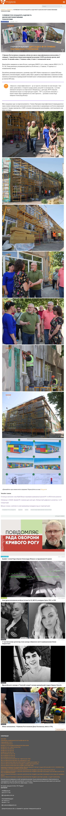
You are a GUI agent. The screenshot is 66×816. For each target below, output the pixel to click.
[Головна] (3, 4)
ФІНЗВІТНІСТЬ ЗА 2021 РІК (7, 752)
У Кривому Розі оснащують (9, 509)
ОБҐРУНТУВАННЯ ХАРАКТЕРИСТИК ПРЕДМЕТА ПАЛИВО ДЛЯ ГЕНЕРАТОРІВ (19, 764)
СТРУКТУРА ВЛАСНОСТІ (7, 744)
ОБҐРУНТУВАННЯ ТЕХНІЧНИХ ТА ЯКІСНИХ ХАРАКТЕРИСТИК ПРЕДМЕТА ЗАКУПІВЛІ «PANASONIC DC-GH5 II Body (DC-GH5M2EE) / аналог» (32, 775)
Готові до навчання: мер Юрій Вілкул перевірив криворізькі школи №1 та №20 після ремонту (31, 497)
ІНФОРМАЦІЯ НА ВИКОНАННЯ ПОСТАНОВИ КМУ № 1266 (15, 740)
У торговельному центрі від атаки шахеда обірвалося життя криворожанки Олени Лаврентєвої (29, 642)
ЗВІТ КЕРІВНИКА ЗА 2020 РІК (8, 755)
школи (26, 509)
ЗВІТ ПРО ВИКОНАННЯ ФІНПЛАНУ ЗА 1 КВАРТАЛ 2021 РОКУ (16, 758)
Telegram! (43, 489)
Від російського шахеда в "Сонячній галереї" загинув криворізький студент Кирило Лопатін (31, 685)
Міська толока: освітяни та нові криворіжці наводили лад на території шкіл (25, 506)
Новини (9, 9)
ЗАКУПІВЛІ (3, 739)
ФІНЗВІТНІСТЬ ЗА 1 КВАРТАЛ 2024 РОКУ (11, 747)
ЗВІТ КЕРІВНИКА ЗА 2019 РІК (8, 757)
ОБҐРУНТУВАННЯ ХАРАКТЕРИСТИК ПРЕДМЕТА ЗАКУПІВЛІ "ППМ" (17, 765)
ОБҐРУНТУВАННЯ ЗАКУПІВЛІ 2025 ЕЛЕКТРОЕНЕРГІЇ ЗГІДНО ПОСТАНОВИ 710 (20, 762)
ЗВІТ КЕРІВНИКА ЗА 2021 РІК (8, 753)
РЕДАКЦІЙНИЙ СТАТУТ (6, 742)
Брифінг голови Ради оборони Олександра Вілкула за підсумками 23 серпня (27, 559)
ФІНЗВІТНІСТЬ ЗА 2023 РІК (7, 748)
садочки (20, 509)
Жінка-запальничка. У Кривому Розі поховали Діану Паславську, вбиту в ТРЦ (27, 726)
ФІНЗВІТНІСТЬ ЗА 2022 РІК (7, 750)
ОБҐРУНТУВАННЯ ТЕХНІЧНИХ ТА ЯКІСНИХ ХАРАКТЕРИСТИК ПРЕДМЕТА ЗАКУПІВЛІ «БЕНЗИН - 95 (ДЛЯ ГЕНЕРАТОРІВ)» (30, 777)
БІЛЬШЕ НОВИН (60, 729)
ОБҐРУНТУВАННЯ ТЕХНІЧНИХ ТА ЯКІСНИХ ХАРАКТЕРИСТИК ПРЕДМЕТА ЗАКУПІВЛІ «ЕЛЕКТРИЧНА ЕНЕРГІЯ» (28, 770)
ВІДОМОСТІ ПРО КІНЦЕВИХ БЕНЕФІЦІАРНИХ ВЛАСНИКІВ (15, 745)
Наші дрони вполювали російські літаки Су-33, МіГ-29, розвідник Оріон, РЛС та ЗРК (29, 600)
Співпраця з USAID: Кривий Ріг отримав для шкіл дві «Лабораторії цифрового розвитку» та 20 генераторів (31, 501)
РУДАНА (11, 2)
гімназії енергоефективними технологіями (41, 509)
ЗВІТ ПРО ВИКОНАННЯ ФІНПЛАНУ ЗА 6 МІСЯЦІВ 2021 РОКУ (15, 760)
